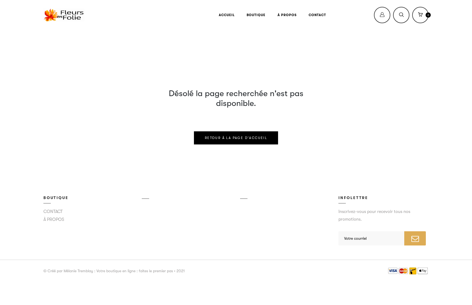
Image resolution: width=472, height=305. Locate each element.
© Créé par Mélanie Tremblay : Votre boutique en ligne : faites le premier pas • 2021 (114, 271)
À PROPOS (287, 15)
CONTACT (317, 15)
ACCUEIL (227, 15)
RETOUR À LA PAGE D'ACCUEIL (236, 138)
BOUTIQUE (256, 15)
